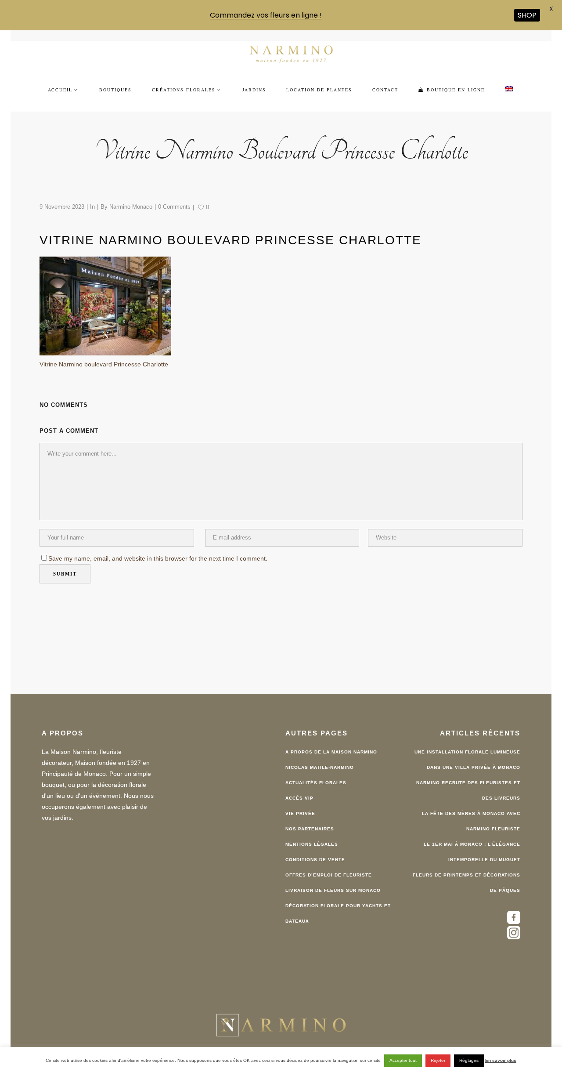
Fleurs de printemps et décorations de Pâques (466, 878)
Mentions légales (311, 839)
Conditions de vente (315, 854)
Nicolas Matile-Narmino (319, 762)
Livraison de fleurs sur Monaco (333, 885)
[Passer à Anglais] (509, 84)
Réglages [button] (469, 1060)
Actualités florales (315, 777)
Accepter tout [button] (403, 1060)
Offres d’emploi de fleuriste (328, 870)
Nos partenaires (309, 824)
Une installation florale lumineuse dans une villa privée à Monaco (467, 755)
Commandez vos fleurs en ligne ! (266, 15)
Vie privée (300, 808)
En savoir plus (500, 1060)
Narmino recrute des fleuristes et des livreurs (468, 785)
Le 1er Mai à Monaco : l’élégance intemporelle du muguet (472, 847)
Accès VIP (299, 793)
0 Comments (174, 201)
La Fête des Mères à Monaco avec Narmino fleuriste (471, 816)
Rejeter (438, 1060)
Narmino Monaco (130, 201)
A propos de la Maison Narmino (331, 747)
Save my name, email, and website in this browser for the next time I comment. (157, 553)
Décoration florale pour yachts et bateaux (338, 908)
